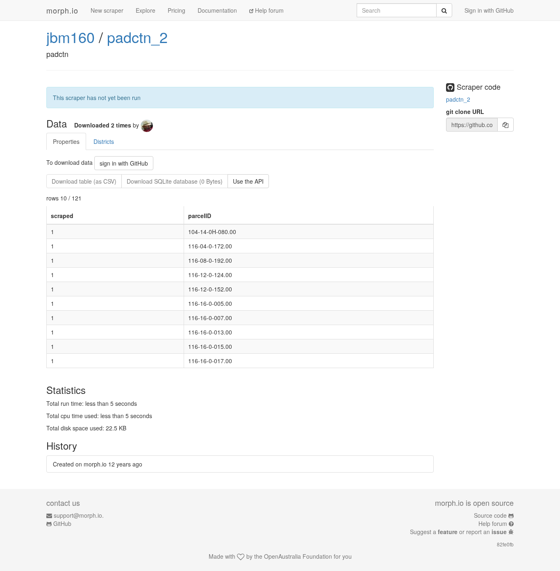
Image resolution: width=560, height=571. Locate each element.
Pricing (176, 10)
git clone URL (465, 111)
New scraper (107, 10)
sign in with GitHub (124, 163)
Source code (490, 515)
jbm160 (70, 36)
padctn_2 (137, 36)
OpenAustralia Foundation (298, 556)
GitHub (62, 523)
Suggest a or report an (458, 532)
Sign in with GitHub (489, 10)
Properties (66, 141)
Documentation (217, 10)
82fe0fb (505, 544)
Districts (103, 141)
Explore (145, 10)
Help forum (268, 10)
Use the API (248, 181)
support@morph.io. (79, 515)
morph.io (62, 10)
